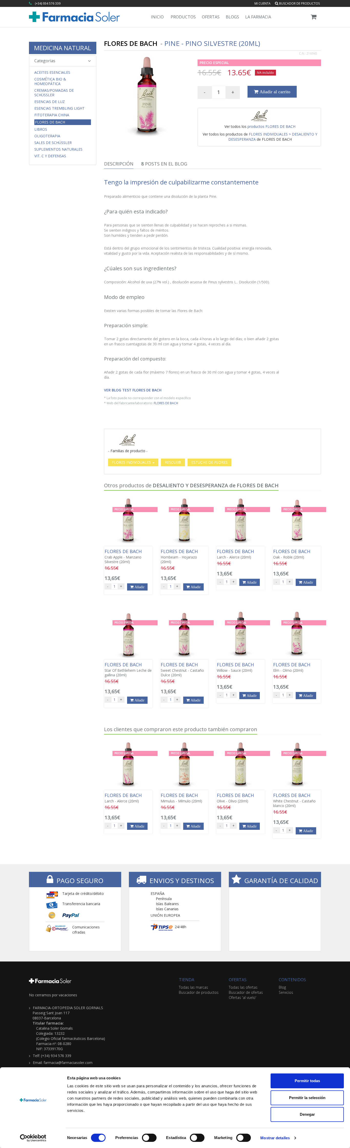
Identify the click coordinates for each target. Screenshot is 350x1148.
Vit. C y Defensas (50, 156)
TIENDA (186, 979)
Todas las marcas (193, 987)
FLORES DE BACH (166, 403)
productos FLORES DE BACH (271, 126)
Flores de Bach (50, 122)
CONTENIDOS (292, 979)
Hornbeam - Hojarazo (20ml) (180, 556)
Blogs (232, 17)
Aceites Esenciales (52, 72)
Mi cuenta (262, 3)
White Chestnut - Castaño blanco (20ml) (294, 800)
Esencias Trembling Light (59, 108)
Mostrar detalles (275, 1138)
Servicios (286, 992)
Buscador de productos (299, 3)
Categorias (44, 61)
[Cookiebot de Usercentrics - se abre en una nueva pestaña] (33, 1138)
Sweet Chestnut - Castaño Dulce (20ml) (182, 669)
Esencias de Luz (49, 101)
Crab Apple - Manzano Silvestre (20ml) (124, 556)
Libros (40, 129)
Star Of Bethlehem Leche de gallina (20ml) (128, 669)
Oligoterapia (47, 136)
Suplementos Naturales (58, 149)
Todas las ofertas (243, 987)
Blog (282, 987)
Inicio (157, 17)
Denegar (307, 1114)
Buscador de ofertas (246, 992)
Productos (183, 17)
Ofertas (211, 17)
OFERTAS (237, 979)
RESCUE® (173, 462)
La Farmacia (258, 17)
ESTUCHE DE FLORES (209, 462)
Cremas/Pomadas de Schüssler (54, 92)
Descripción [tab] (118, 164)
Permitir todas (307, 1081)
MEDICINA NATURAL (62, 48)
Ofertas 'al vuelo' (242, 997)
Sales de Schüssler (53, 142)
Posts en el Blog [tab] (164, 164)
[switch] (149, 1138)
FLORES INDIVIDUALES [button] (132, 462)
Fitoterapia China (51, 115)
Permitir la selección (307, 1097)
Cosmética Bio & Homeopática (50, 81)
